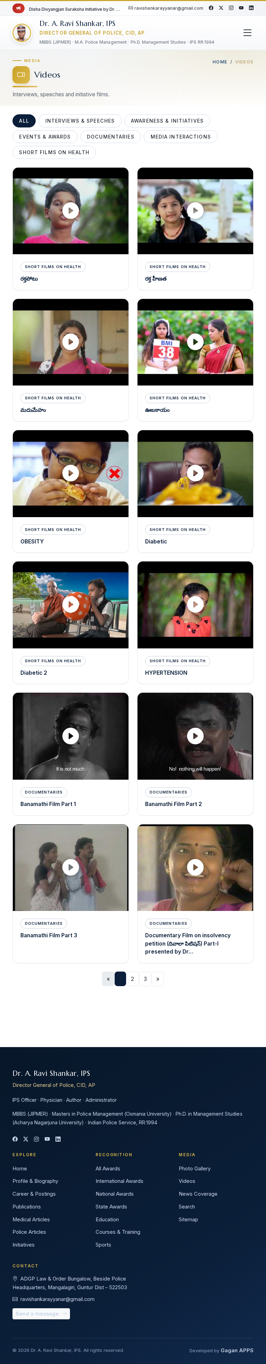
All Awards (108, 1169)
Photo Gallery (195, 1169)
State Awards (111, 1207)
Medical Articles (31, 1219)
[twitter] (221, 8)
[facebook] (211, 8)
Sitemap (188, 1219)
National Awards (115, 1194)
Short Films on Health (54, 152)
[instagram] (231, 8)
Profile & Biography (35, 1181)
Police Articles (29, 1232)
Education (107, 1219)
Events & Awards (45, 137)
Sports (103, 1245)
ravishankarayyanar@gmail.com (168, 8)
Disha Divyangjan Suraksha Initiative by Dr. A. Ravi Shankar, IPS (75, 9)
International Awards (119, 1181)
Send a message (38, 1314)
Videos (187, 1181)
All (24, 121)
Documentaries (110, 137)
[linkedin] (251, 8)
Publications (26, 1207)
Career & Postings (34, 1194)
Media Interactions (181, 137)
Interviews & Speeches (80, 121)
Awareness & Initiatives (167, 121)
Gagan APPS (237, 1350)
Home (220, 61)
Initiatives (23, 1245)
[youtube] (241, 8)
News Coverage (198, 1194)
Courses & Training (118, 1232)
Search (187, 1207)
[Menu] (248, 33)
